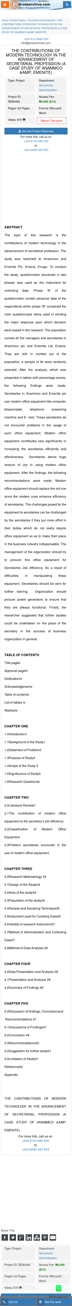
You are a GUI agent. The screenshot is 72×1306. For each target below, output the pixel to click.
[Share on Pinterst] (45, 1237)
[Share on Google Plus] (21, 1237)
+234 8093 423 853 (36, 150)
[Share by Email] (53, 1237)
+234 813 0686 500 (36, 39)
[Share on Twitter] (13, 1237)
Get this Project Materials (37, 131)
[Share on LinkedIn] (29, 1237)
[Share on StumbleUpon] (37, 1237)
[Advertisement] (36, 187)
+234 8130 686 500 (36, 141)
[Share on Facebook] (5, 1237)
